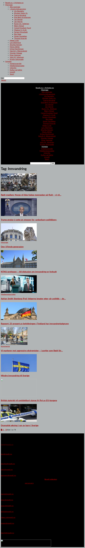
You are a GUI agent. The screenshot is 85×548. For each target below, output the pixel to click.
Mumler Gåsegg (16, 53)
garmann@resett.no (8, 475)
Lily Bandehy (19, 11)
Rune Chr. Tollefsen (21, 24)
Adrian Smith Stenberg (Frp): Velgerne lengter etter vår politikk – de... (33, 299)
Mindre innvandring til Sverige (15, 376)
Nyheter (8, 61)
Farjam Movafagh (21, 32)
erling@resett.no (7, 512)
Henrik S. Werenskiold (18, 51)
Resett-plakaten (50, 479)
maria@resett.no (7, 494)
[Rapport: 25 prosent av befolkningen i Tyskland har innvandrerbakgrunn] (19, 319)
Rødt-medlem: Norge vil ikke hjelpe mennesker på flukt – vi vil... (31, 195)
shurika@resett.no (8, 464)
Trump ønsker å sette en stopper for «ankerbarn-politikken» (29, 220)
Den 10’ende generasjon (12, 247)
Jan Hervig (18, 22)
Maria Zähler (15, 47)
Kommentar (5, 346)
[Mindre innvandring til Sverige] (19, 371)
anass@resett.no (7, 506)
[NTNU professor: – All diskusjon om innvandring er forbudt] (19, 267)
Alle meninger (15, 7)
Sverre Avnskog (20, 15)
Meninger (9, 5)
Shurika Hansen (16, 45)
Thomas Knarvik (20, 38)
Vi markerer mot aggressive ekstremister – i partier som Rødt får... (32, 351)
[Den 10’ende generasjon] (19, 240)
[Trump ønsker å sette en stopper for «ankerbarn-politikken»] (19, 215)
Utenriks (13, 68)
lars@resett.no (6, 454)
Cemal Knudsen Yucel (22, 28)
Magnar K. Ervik (20, 30)
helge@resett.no (7, 444)
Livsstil (12, 72)
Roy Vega (17, 34)
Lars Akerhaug (15, 43)
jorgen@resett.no (7, 523)
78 (6, 430)
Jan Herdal (18, 19)
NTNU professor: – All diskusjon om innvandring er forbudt (29, 272)
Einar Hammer (15, 55)
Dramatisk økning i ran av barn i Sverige (19, 426)
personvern (29, 483)
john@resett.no (7, 470)
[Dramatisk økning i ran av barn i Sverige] (19, 421)
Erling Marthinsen (17, 49)
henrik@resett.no (7, 533)
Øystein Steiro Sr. (21, 13)
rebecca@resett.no (8, 517)
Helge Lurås (14, 40)
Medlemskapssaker (17, 66)
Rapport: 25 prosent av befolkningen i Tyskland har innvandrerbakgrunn (35, 324)
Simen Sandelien (20, 36)
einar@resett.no (7, 500)
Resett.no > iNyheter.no (14, 3)
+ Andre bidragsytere (18, 9)
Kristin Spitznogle (16, 59)
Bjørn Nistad (19, 26)
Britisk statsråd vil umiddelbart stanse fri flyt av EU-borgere (29, 401)
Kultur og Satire (16, 70)
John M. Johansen (17, 57)
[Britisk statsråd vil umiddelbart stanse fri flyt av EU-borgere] (19, 396)
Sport (12, 74)
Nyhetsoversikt (15, 64)
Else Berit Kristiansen (22, 17)
